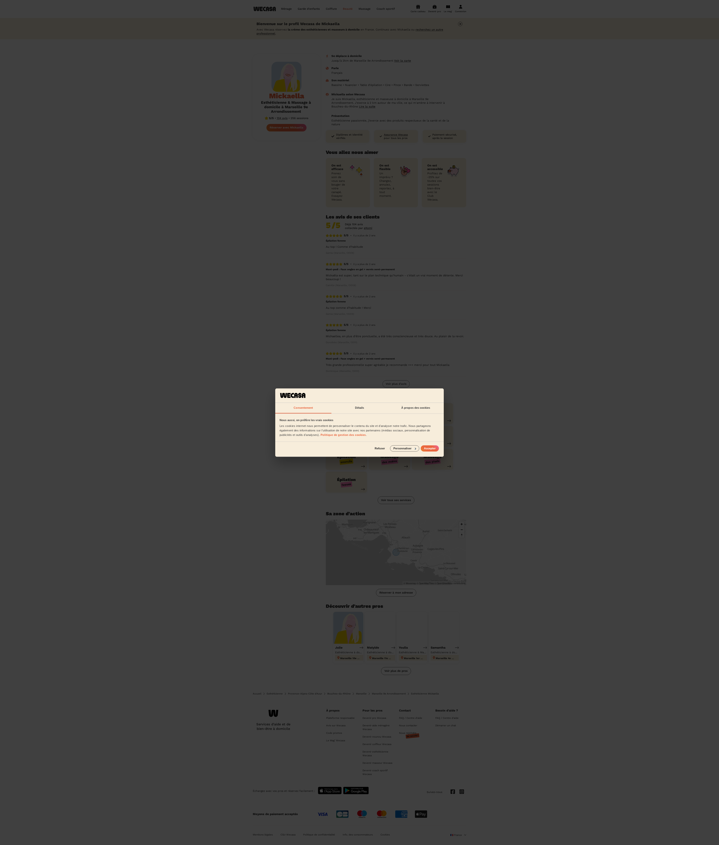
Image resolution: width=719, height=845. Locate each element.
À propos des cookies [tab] (415, 407)
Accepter (430, 448)
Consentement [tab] (303, 407)
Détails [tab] (359, 407)
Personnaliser (402, 448)
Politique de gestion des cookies (343, 435)
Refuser (380, 448)
